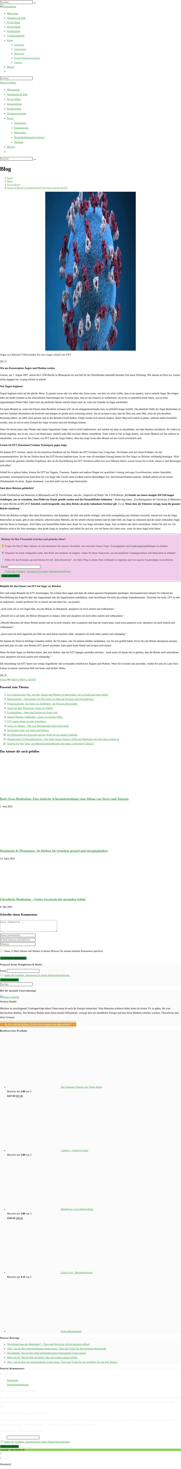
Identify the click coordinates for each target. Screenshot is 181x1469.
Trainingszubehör (16, 113)
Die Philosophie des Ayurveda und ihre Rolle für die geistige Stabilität (42, 735)
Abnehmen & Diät (17, 94)
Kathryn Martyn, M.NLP (23, 679)
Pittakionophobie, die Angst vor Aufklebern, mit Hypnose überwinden (42, 703)
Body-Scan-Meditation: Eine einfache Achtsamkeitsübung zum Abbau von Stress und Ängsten (64, 799)
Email (4, 566)
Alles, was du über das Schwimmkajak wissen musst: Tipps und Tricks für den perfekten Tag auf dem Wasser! (62, 1362)
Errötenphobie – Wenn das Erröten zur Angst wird (32, 712)
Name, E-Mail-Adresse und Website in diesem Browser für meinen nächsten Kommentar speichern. (54, 951)
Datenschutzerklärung (18, 1384)
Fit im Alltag (14, 99)
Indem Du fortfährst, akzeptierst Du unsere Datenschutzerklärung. (38, 571)
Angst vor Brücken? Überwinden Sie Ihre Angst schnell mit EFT (37, 187)
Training (18, 142)
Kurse (10, 118)
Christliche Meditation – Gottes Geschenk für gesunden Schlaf (42, 899)
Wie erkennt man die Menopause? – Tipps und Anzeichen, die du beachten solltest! (48, 1344)
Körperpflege (14, 104)
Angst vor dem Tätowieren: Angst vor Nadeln (30, 708)
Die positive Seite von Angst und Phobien (28, 730)
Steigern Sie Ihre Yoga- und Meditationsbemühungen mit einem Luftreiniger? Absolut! (50, 743)
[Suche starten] (34, 159)
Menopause (13, 89)
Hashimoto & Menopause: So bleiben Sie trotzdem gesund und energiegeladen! (54, 851)
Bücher (11, 146)
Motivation (20, 132)
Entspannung (21, 127)
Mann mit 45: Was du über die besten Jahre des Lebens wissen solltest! (42, 1357)
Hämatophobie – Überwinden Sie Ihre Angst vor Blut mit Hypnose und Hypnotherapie (50, 699)
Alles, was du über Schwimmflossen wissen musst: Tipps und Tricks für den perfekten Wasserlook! (56, 1348)
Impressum (12, 1380)
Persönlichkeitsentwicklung (29, 137)
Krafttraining (14, 108)
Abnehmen (20, 123)
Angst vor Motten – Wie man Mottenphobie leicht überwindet (38, 726)
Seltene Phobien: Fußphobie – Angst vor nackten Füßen (35, 717)
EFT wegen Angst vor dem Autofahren (26, 721)
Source (3, 679)
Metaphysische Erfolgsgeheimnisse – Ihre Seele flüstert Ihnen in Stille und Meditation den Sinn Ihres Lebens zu (63, 739)
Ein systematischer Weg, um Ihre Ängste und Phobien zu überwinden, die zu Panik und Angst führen (57, 694)
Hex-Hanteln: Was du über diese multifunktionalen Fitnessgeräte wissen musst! (46, 1353)
